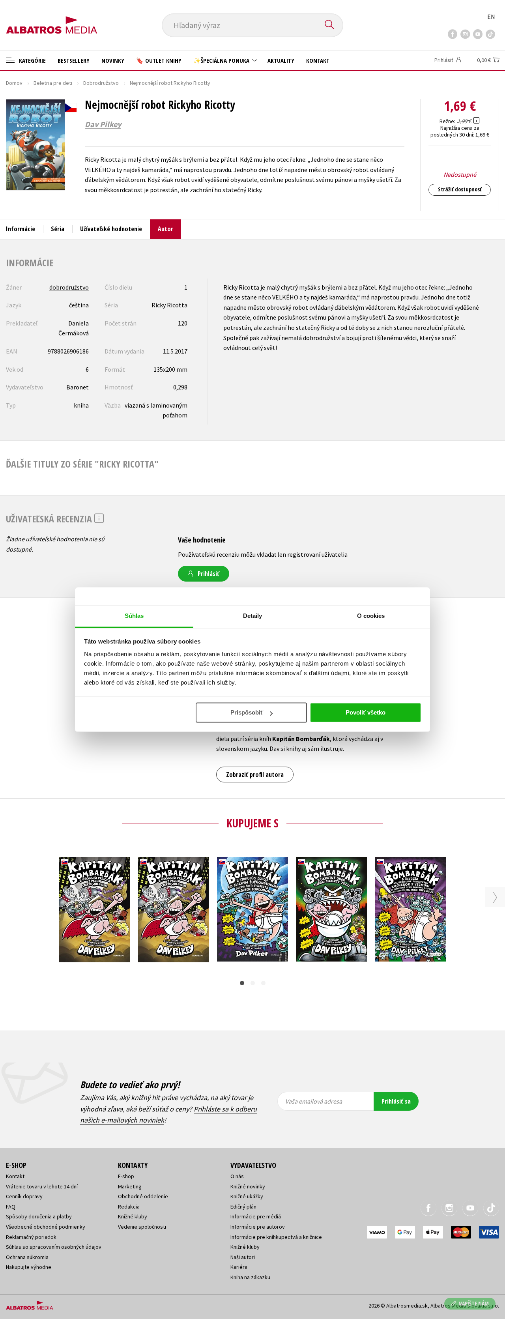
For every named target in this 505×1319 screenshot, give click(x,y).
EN (491, 17)
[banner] (51, 18)
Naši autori (242, 1257)
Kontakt (317, 60)
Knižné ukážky (246, 1196)
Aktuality (280, 60)
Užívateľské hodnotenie (111, 229)
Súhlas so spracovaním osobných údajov (53, 1246)
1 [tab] (242, 983)
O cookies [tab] (371, 615)
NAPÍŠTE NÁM (473, 1303)
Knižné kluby (132, 1216)
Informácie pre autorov (257, 1226)
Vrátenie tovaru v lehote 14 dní (42, 1186)
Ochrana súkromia (27, 1257)
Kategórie (31, 60)
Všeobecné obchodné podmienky (45, 1226)
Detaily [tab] (252, 615)
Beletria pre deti (53, 82)
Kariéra (238, 1266)
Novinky (112, 60)
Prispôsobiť (246, 712)
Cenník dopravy (24, 1196)
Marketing (130, 1186)
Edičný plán (243, 1206)
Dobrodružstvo (101, 82)
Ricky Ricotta (169, 305)
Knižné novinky (247, 1186)
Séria (57, 229)
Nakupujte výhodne (28, 1266)
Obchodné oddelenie (143, 1196)
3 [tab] (263, 983)
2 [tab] (253, 983)
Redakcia (129, 1206)
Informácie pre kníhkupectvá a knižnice (276, 1236)
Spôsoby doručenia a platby (39, 1216)
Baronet (77, 387)
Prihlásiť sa (396, 1101)
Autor (165, 229)
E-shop (126, 1176)
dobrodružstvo (69, 287)
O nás (237, 1176)
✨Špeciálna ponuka (222, 60)
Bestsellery (74, 60)
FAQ (10, 1206)
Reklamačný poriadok (31, 1236)
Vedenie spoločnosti (142, 1226)
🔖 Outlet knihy (158, 60)
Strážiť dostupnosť (460, 189)
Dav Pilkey (103, 124)
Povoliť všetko (365, 712)
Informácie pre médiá (255, 1216)
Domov (14, 82)
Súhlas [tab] (134, 615)
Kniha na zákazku (250, 1277)
